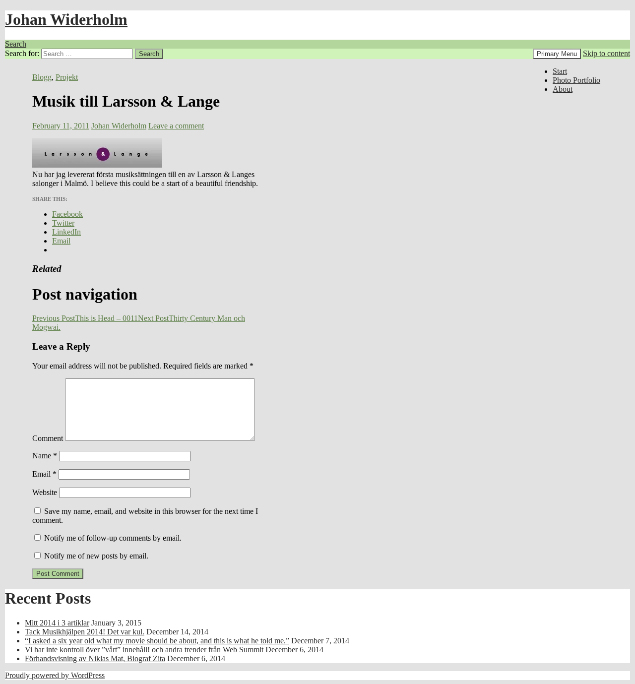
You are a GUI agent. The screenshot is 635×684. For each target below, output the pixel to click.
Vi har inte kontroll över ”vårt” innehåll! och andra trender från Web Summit (144, 649)
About (562, 89)
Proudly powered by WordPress (55, 675)
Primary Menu (557, 54)
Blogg (42, 77)
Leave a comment (176, 126)
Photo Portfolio (576, 80)
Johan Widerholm (66, 19)
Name (44, 455)
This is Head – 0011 (85, 318)
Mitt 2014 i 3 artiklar (57, 623)
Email (44, 474)
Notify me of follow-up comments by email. (113, 538)
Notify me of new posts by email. (96, 556)
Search (15, 44)
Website (44, 492)
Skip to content (606, 53)
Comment (47, 438)
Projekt (67, 77)
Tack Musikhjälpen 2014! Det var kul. (84, 631)
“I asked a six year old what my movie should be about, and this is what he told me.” (157, 640)
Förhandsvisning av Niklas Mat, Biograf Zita (95, 658)
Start (560, 71)
